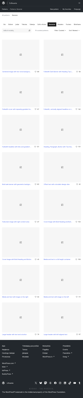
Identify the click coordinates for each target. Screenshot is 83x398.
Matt (5, 367)
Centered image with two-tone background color (17, 71)
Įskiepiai (25, 353)
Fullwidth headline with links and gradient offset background (16, 147)
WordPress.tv (49, 357)
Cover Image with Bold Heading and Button (16, 259)
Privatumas (6, 357)
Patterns (5, 9)
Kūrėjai (45, 353)
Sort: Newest (73, 30)
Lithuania (10, 383)
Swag (66, 357)
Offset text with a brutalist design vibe (57, 184)
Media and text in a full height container (57, 259)
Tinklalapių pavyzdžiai (30, 346)
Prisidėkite (66, 346)
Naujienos (5, 350)
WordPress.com (9, 363)
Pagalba (46, 350)
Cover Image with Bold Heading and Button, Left (58, 222)
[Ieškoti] (29, 30)
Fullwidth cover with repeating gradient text (17, 109)
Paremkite (67, 353)
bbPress (6, 370)
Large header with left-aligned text (55, 334)
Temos (24, 350)
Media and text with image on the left (56, 297)
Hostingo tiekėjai (8, 353)
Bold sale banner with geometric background (17, 184)
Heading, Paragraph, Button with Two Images (58, 147)
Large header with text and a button (14, 334)
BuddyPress (7, 374)
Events (65, 350)
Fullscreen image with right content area (15, 222)
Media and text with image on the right (15, 297)
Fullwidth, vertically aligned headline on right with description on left (58, 109)
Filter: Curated (59, 30)
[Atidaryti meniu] (80, 3)
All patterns (6, 15)
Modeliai (25, 357)
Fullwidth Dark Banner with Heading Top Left (58, 71)
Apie (3, 346)
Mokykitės (46, 346)
